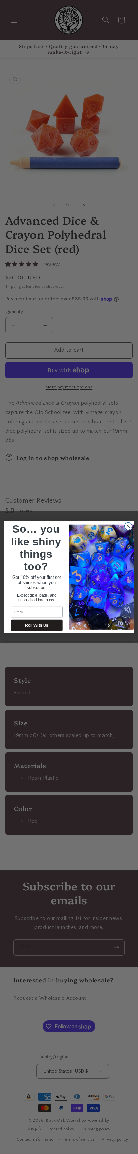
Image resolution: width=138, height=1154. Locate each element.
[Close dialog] (128, 526)
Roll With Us (36, 625)
